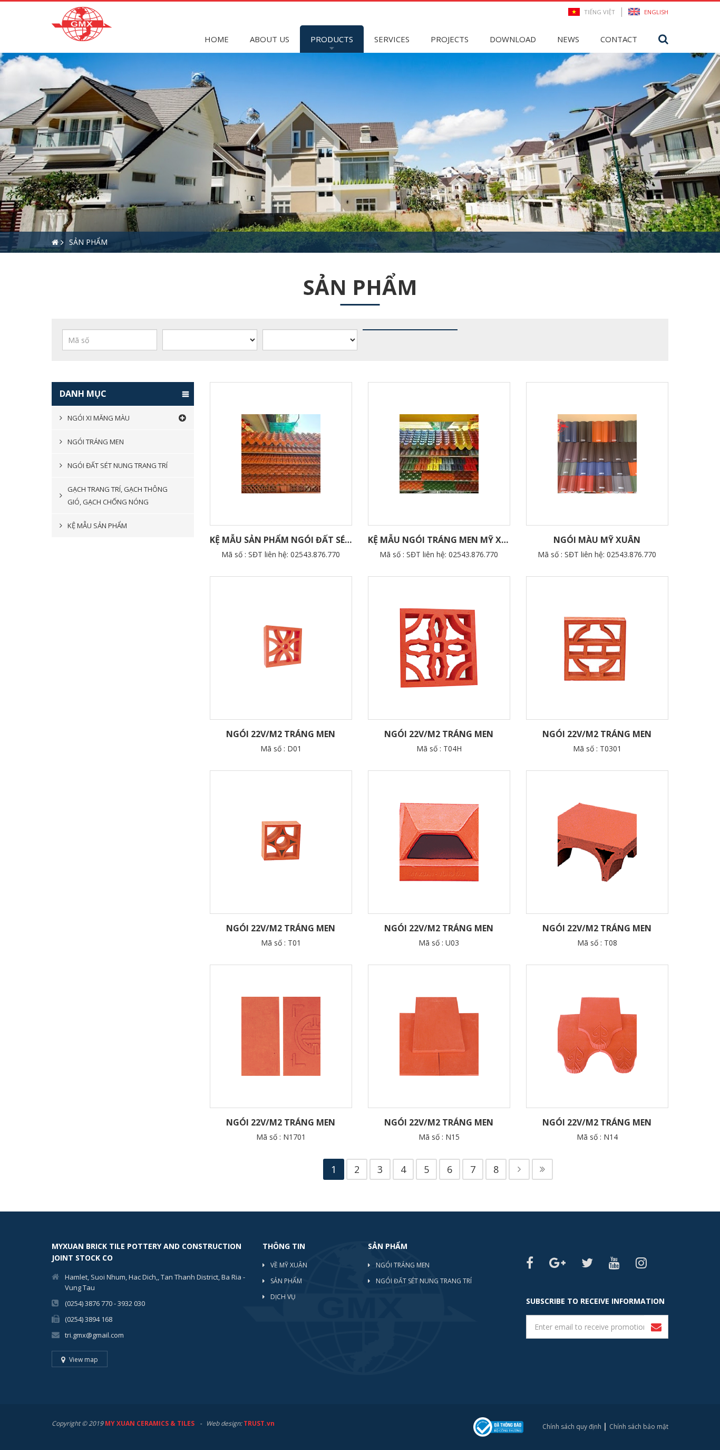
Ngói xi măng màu (98, 418)
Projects (450, 39)
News (568, 39)
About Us (269, 39)
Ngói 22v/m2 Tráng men (280, 734)
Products (331, 39)
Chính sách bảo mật (638, 1426)
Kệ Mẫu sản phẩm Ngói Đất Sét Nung (281, 540)
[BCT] (498, 1426)
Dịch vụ (283, 1296)
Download (513, 39)
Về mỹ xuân (288, 1265)
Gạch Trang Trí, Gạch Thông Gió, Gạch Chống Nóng (117, 495)
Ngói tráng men (95, 441)
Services (392, 39)
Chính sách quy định (571, 1426)
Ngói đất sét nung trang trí (117, 465)
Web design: (224, 1423)
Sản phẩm (286, 1280)
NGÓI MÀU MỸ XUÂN (596, 540)
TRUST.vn (259, 1423)
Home (217, 39)
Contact (618, 39)
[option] (360, 153)
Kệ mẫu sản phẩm (97, 525)
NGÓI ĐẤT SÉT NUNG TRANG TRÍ (424, 1280)
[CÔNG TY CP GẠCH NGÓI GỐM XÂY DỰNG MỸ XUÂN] (82, 23)
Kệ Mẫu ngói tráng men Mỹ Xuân (439, 540)
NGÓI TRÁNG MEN (403, 1265)
